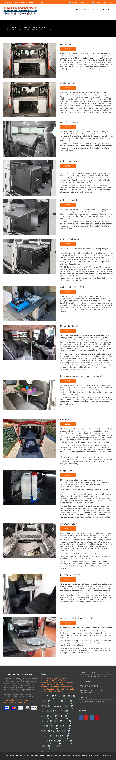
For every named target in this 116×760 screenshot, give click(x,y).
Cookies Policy (106, 755)
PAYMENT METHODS (89, 686)
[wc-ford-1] (29, 161)
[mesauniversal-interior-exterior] (29, 376)
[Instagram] (92, 717)
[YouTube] (86, 717)
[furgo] (29, 618)
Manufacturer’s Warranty (93, 677)
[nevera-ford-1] (29, 239)
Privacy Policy (95, 755)
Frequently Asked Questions (94, 672)
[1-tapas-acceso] (29, 523)
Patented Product (61, 755)
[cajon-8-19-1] (29, 419)
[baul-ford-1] (29, 200)
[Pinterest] (97, 717)
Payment (84, 697)
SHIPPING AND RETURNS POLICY (94, 702)
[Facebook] (81, 717)
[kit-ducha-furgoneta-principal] (29, 470)
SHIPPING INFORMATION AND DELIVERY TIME (93, 691)
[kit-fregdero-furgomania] (29, 286)
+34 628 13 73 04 (10, 2)
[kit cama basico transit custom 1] (29, 44)
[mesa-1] (29, 325)
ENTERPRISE (85, 681)
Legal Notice (86, 755)
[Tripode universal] (29, 574)
